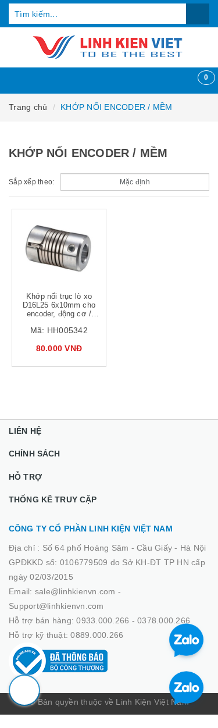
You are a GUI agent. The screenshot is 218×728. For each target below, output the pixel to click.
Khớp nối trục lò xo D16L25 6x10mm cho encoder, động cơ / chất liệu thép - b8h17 (59, 309)
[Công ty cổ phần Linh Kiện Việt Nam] (109, 47)
